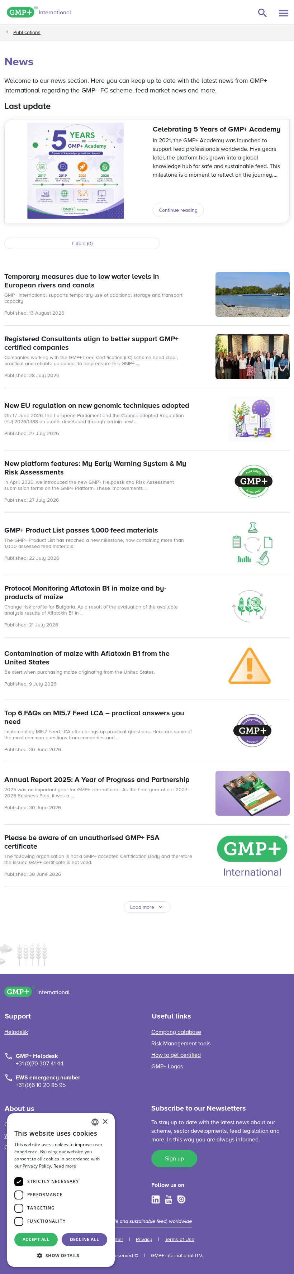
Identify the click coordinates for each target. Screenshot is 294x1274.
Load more (142, 907)
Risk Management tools (180, 1044)
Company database (176, 1032)
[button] (61, 1255)
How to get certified (176, 1055)
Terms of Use (179, 1239)
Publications (27, 32)
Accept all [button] (36, 1239)
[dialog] (61, 1190)
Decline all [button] (84, 1239)
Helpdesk (16, 1032)
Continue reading (178, 210)
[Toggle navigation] (283, 13)
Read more (64, 1166)
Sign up (174, 1159)
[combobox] (95, 1122)
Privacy (144, 1239)
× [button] (105, 1122)
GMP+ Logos (167, 1067)
